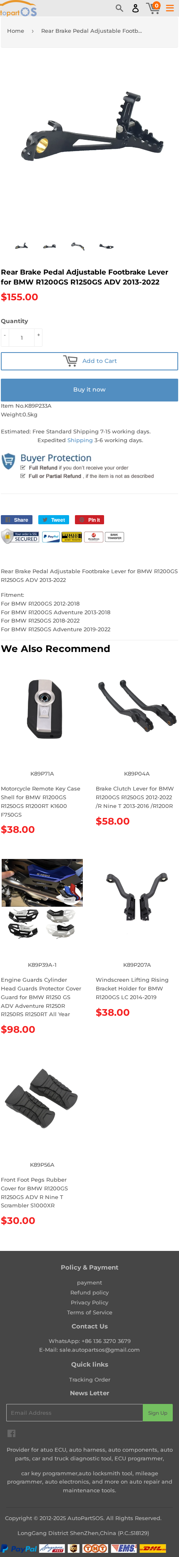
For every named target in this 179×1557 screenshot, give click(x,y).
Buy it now (89, 389)
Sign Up (157, 1413)
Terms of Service (89, 1312)
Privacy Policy (89, 1302)
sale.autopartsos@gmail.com (100, 1349)
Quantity (14, 321)
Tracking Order (89, 1379)
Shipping (80, 440)
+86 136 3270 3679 (106, 1341)
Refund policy (89, 1292)
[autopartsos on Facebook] (11, 1434)
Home (15, 30)
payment (89, 1282)
